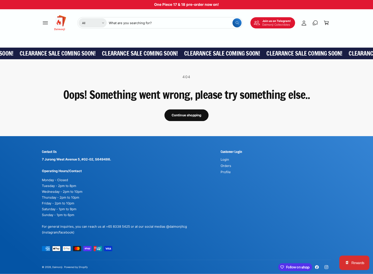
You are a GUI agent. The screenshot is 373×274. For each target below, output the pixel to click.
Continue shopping (187, 115)
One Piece (109, 42)
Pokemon (84, 42)
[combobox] (175, 22)
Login (225, 159)
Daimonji (57, 267)
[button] (45, 22)
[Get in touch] (315, 22)
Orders (226, 166)
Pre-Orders (58, 42)
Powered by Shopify (75, 267)
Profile (226, 172)
